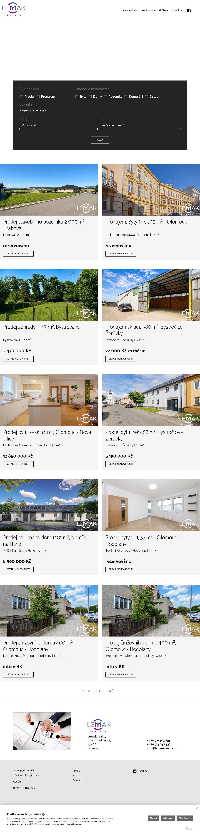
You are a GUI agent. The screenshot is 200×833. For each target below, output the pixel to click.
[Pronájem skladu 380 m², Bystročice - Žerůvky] (151, 295)
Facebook (143, 771)
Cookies (17, 782)
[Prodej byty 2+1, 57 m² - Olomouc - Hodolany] (151, 505)
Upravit (153, 818)
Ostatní (155, 96)
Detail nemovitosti (18, 254)
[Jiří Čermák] (25, 9)
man (30, 788)
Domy (97, 96)
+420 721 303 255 (159, 740)
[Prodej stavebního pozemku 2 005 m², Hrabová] (49, 190)
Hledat (100, 140)
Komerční (136, 96)
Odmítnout (167, 818)
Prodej (29, 96)
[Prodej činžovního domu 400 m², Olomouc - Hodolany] (49, 611)
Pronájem (48, 96)
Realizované (148, 28)
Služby (162, 28)
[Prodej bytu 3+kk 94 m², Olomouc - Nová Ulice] (49, 400)
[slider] (19, 129)
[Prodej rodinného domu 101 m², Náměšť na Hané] (49, 505)
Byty (83, 96)
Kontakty (176, 28)
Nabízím (77, 775)
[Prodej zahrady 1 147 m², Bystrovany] (49, 295)
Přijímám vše (185, 818)
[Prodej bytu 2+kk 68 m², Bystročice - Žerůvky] (151, 400)
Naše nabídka (130, 28)
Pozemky (115, 96)
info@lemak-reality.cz (162, 748)
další (110, 691)
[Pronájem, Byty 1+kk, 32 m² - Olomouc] (151, 190)
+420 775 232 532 (159, 744)
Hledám (76, 771)
